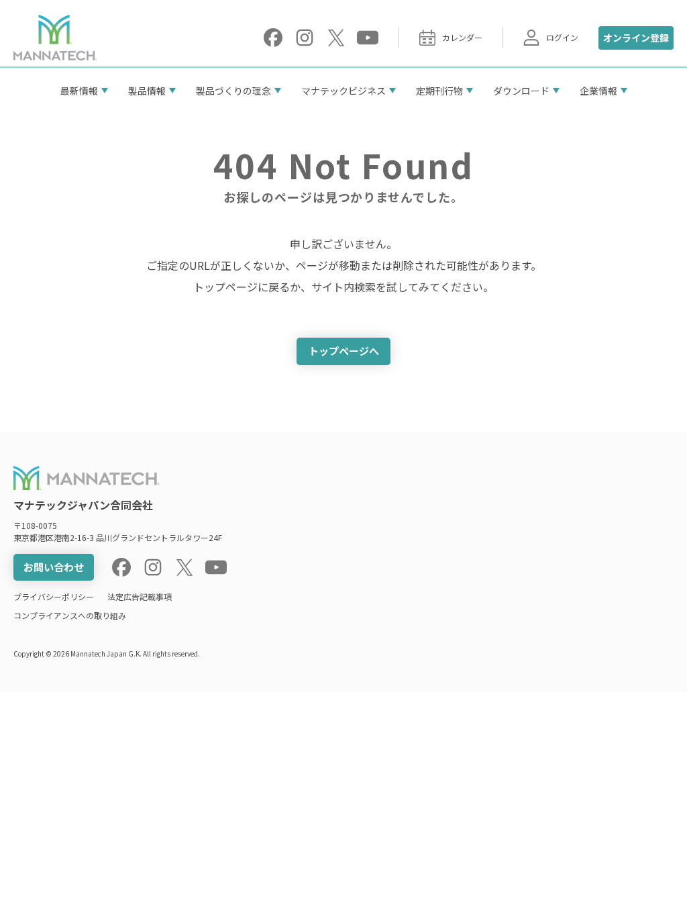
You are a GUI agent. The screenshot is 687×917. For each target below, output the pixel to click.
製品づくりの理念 (233, 90)
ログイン (562, 37)
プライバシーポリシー (53, 596)
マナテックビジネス (343, 90)
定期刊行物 (439, 90)
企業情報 (598, 90)
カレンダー (462, 37)
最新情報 (79, 90)
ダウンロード (521, 90)
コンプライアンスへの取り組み (69, 615)
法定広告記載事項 (139, 596)
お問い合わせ (53, 567)
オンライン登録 (636, 37)
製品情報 (147, 90)
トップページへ (344, 351)
